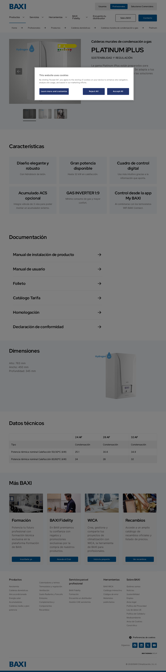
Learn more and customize (54, 91)
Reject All (93, 91)
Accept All (118, 91)
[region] (84, 83)
